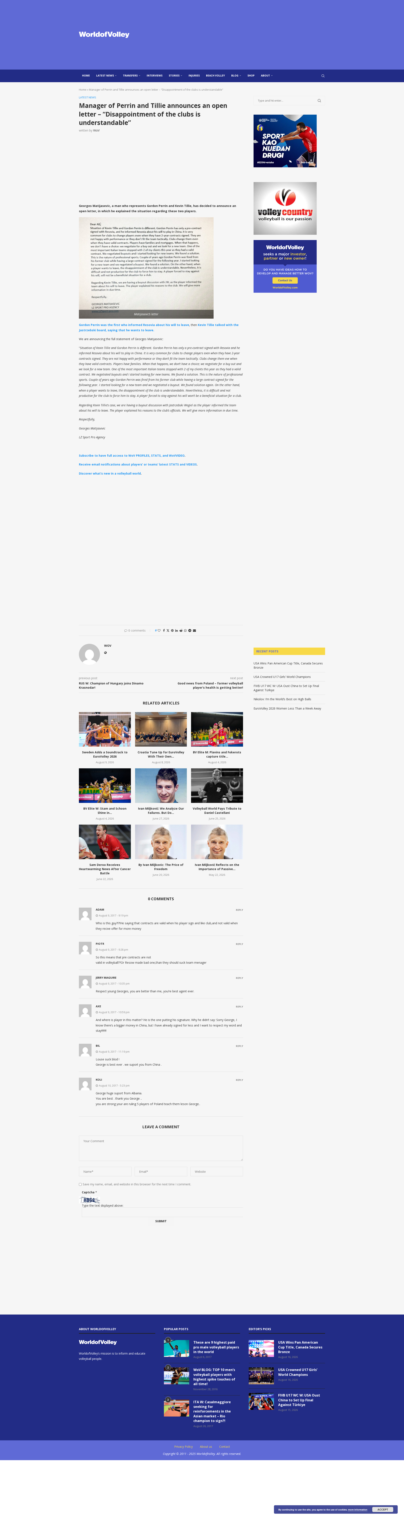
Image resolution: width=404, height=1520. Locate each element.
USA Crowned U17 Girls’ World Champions (282, 677)
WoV (96, 130)
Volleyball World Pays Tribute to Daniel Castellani (217, 810)
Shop (251, 75)
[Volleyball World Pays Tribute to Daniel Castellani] (217, 785)
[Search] (323, 76)
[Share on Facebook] (164, 630)
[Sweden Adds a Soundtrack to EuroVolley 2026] (105, 729)
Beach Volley (215, 75)
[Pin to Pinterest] (172, 630)
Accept (382, 1509)
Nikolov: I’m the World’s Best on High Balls (282, 699)
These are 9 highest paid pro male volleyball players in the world (216, 1347)
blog (234, 75)
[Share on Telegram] (189, 630)
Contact (224, 1447)
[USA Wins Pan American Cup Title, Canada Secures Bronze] (261, 1348)
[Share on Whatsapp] (185, 630)
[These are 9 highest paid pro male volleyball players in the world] (176, 1348)
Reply (239, 910)
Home (86, 75)
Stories (174, 75)
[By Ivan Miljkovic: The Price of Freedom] (161, 842)
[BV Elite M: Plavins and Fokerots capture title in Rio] (217, 729)
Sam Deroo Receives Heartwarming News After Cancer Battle (105, 869)
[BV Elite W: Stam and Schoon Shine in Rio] (105, 785)
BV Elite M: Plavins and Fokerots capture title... (217, 754)
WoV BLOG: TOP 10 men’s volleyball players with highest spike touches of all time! (214, 1376)
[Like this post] (159, 630)
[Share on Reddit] (180, 630)
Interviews (154, 75)
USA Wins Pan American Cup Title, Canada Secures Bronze (300, 1347)
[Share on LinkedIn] (176, 630)
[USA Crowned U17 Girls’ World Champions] (261, 1375)
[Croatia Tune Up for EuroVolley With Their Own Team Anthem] (161, 729)
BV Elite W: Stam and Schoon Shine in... (104, 810)
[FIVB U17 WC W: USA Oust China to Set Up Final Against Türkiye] (261, 1401)
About (265, 75)
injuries (194, 75)
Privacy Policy (183, 1447)
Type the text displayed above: (102, 1205)
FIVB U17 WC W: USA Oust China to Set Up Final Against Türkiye (299, 1400)
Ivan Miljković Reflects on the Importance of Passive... (217, 867)
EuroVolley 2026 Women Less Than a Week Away (287, 708)
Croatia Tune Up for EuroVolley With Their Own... (161, 754)
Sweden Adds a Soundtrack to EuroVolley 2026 (105, 754)
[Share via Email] (194, 630)
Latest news (105, 75)
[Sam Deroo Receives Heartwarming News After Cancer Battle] (105, 842)
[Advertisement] (244, 34)
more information (357, 1509)
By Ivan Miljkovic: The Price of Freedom (160, 867)
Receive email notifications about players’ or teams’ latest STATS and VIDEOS (138, 464)
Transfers (130, 75)
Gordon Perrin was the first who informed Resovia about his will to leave (134, 325)
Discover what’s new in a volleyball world (110, 473)
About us (206, 1447)
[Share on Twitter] (167, 630)
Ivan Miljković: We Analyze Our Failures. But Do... (161, 810)
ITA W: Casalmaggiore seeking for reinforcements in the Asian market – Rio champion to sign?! (212, 1411)
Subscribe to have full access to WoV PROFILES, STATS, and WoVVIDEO (132, 455)
